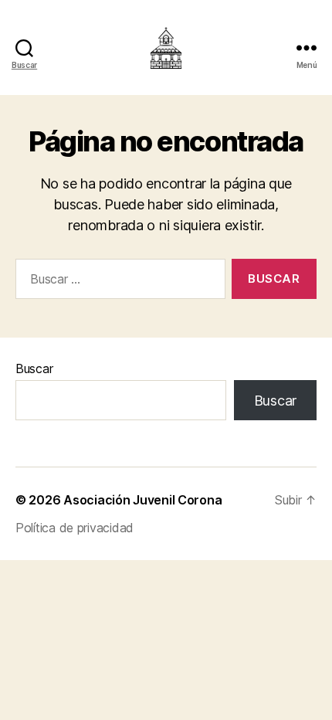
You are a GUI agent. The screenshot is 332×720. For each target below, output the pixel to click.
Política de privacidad (74, 527)
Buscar (34, 368)
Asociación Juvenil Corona (142, 500)
